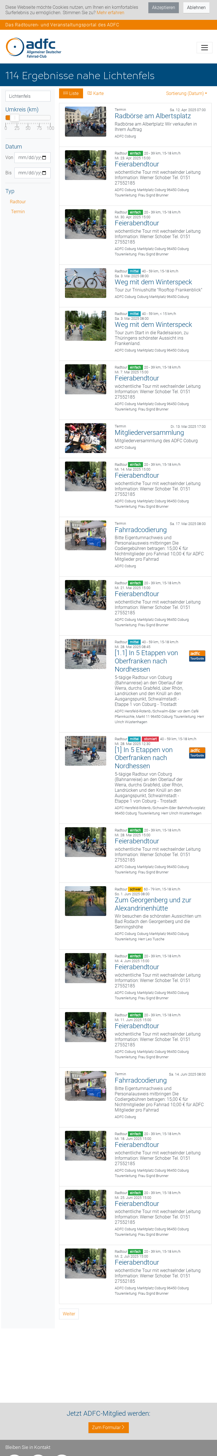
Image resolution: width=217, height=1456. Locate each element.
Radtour (18, 201)
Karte (98, 93)
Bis (7, 172)
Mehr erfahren (110, 12)
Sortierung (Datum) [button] (185, 93)
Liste (73, 93)
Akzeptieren (163, 7)
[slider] (14, 118)
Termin (18, 211)
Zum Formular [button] (106, 1427)
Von (7, 157)
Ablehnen (196, 7)
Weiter (69, 1314)
